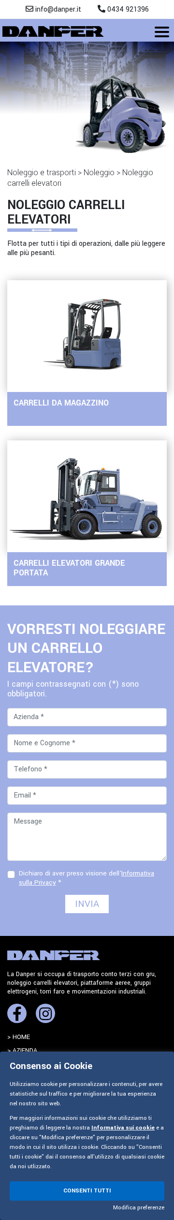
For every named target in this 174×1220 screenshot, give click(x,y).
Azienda (25, 1050)
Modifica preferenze (138, 1208)
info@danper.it (57, 9)
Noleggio (99, 172)
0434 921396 (127, 9)
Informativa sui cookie (123, 1128)
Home (21, 1037)
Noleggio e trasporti (41, 172)
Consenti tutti (87, 1191)
